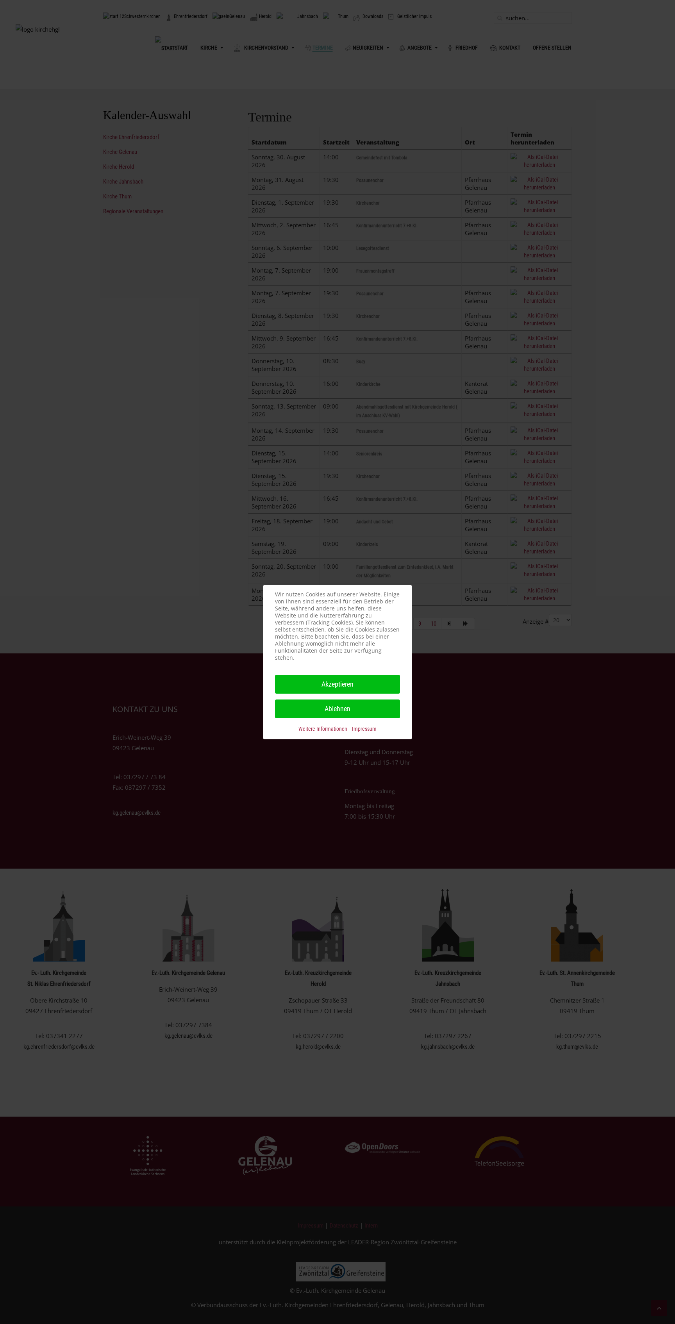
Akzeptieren (337, 684)
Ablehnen (337, 709)
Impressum (364, 729)
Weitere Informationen (322, 729)
